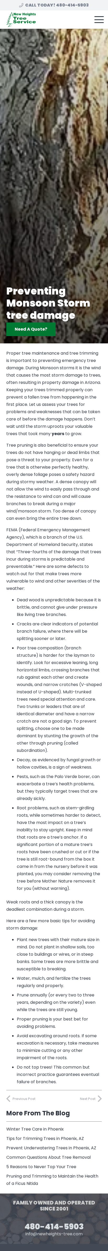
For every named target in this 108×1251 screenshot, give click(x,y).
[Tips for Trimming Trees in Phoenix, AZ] (54, 1138)
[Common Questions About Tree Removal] (54, 1157)
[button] (99, 19)
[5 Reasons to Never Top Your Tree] (54, 1167)
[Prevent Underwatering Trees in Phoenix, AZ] (54, 1148)
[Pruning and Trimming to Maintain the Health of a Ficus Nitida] (54, 1180)
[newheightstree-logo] (20, 19)
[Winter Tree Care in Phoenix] (54, 1129)
